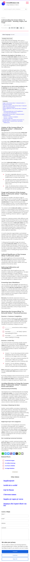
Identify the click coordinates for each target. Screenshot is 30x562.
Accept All (15, 551)
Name (3, 514)
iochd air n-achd (10, 485)
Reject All (15, 559)
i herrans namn (9, 494)
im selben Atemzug (10, 463)
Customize (15, 555)
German (15, 472)
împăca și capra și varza (13, 499)
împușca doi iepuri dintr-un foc (15, 505)
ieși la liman (8, 490)
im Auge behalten (9, 468)
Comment (3, 527)
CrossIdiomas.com (12, 3)
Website (3, 523)
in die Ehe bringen (9, 460)
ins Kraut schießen (10, 465)
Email (3, 518)
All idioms (3, 17)
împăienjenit (8, 481)
